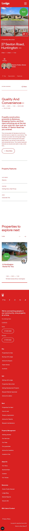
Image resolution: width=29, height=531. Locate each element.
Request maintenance (8, 423)
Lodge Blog (5, 493)
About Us (4, 461)
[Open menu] (25, 3)
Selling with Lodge (7, 380)
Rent (3, 403)
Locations (4, 322)
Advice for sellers (7, 396)
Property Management (8, 430)
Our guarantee (6, 446)
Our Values (5, 477)
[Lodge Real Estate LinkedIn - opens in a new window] (20, 300)
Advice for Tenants (7, 419)
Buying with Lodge (7, 356)
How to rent (5, 411)
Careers (4, 473)
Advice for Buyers (7, 360)
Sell (3, 376)
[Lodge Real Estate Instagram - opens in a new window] (15, 300)
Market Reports (6, 497)
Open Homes (6, 364)
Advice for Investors (7, 450)
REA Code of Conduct (8, 508)
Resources (5, 485)
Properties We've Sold (8, 384)
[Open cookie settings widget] (2, 528)
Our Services (5, 438)
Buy (3, 349)
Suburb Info (5, 500)
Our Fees (4, 442)
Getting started (6, 434)
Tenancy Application (8, 415)
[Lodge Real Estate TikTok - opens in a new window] (25, 300)
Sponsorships (6, 469)
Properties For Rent (7, 407)
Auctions (4, 368)
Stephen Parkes (16, 65)
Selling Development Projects (10, 388)
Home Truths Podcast (8, 489)
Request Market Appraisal (9, 392)
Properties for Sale (7, 353)
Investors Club (6, 454)
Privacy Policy (6, 519)
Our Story (5, 465)
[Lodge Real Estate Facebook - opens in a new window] (9, 300)
